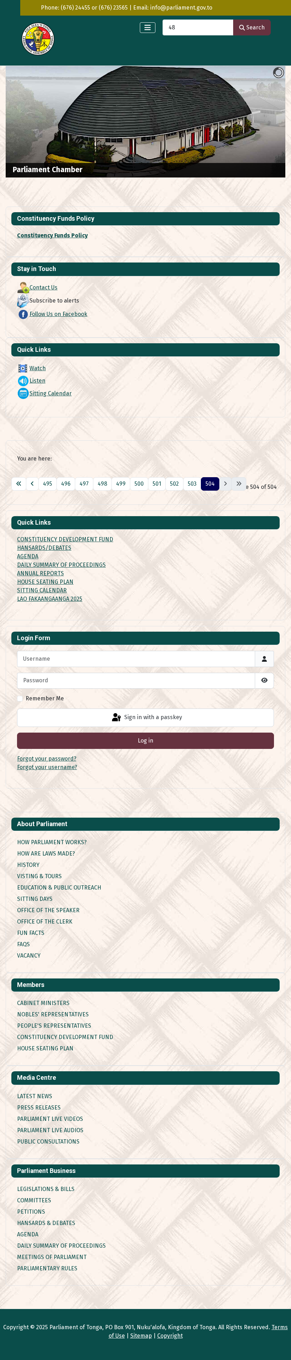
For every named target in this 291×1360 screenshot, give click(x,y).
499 (121, 483)
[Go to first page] (18, 484)
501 (157, 483)
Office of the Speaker (48, 910)
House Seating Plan (45, 1048)
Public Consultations (48, 1141)
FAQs (23, 944)
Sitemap (141, 1335)
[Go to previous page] (32, 484)
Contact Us (43, 287)
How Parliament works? (52, 842)
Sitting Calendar (50, 393)
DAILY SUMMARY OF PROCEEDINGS (61, 565)
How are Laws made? (46, 853)
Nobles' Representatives (53, 1014)
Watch (37, 368)
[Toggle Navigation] (147, 27)
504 (210, 483)
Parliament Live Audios (50, 1130)
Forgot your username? (47, 767)
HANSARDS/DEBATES (44, 547)
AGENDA (27, 556)
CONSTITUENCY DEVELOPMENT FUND (65, 539)
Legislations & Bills (46, 1189)
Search (255, 27)
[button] (264, 122)
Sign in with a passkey (152, 717)
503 (192, 483)
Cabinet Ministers (43, 1003)
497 (84, 483)
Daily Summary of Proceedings (61, 1245)
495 (47, 483)
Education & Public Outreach (59, 887)
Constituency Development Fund (65, 1037)
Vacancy (28, 955)
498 (102, 483)
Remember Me (45, 698)
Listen (37, 380)
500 (139, 483)
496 (66, 483)
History (28, 865)
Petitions (31, 1211)
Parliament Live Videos (50, 1119)
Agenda (27, 1234)
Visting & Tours (39, 876)
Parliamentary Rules (47, 1268)
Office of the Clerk (44, 921)
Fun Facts (30, 933)
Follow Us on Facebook (58, 314)
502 (174, 483)
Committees (34, 1200)
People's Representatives (54, 1025)
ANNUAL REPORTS (40, 573)
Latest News (34, 1096)
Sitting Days (35, 899)
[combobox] (198, 27)
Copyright (170, 1335)
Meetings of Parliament (52, 1257)
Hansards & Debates (46, 1223)
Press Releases (39, 1107)
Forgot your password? (46, 758)
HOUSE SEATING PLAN (45, 582)
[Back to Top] (278, 1346)
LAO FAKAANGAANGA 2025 (49, 599)
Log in (145, 740)
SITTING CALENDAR (42, 590)
